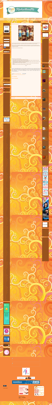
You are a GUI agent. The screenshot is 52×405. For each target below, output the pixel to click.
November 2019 (6, 220)
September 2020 (6, 226)
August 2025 (5, 286)
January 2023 (5, 253)
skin (24, 74)
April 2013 (5, 125)
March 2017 (5, 181)
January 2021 (5, 230)
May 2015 (5, 154)
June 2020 (5, 225)
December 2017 (6, 192)
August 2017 (5, 187)
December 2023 (6, 264)
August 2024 (5, 274)
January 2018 (5, 193)
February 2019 (5, 209)
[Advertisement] (6, 65)
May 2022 (5, 248)
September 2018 (6, 203)
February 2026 (5, 292)
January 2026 (5, 291)
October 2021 (5, 241)
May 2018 (5, 198)
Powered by (5, 34)
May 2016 (5, 169)
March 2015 (5, 152)
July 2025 (5, 285)
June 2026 (5, 297)
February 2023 (5, 254)
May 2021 (5, 235)
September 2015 (6, 159)
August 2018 (5, 202)
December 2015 (6, 163)
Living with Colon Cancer (11, 18)
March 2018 (5, 196)
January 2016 (5, 164)
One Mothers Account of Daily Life (30, 18)
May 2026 (5, 296)
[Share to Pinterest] (25, 73)
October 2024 (5, 276)
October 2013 (5, 131)
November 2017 (6, 191)
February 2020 (5, 224)
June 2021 (5, 236)
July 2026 (5, 298)
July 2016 (5, 171)
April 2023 (5, 257)
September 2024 (6, 275)
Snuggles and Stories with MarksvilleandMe (9, 19)
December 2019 (6, 221)
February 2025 (5, 280)
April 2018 (5, 197)
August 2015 (5, 158)
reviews (23, 74)
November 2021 (6, 242)
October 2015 (5, 160)
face (14, 74)
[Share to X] (24, 73)
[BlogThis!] (23, 73)
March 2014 (5, 137)
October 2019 (5, 219)
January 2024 (5, 265)
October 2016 (5, 175)
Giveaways (5, 18)
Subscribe (6, 31)
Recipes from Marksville (39, 18)
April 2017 (5, 182)
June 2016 (5, 170)
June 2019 (5, 214)
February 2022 (5, 246)
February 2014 (5, 136)
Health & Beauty (18, 74)
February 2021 (5, 231)
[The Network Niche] (6, 341)
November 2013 (6, 132)
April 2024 (5, 269)
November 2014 (6, 147)
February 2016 (5, 165)
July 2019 (5, 215)
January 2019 (5, 208)
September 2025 (6, 287)
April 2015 (5, 153)
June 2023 (5, 259)
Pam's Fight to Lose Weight (20, 18)
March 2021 (5, 232)
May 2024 (5, 270)
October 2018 (5, 204)
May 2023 (5, 258)
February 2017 (5, 180)
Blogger (31, 399)
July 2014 (5, 142)
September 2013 (6, 130)
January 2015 (5, 149)
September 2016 (6, 174)
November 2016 (6, 176)
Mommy (21, 74)
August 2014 (5, 143)
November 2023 (6, 263)
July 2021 (5, 237)
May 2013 (5, 126)
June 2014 (5, 141)
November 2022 (6, 252)
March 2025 (5, 281)
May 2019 (5, 213)
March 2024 (5, 268)
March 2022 (5, 247)
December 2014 (6, 148)
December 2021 (6, 243)
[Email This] (22, 73)
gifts (15, 74)
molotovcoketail (25, 399)
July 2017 (5, 186)
